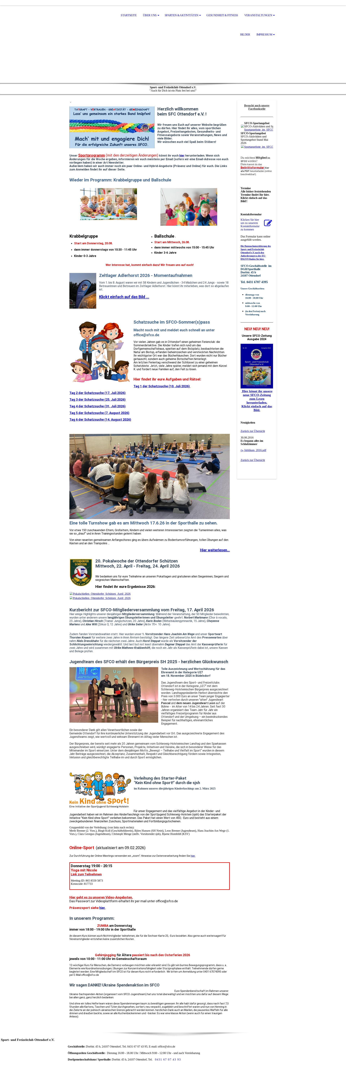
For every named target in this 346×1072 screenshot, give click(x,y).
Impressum (264, 34)
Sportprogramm (91, 155)
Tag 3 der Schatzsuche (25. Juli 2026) (97, 399)
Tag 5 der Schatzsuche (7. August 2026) (99, 413)
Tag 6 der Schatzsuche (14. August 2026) (100, 419)
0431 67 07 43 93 (168, 1059)
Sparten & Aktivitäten (181, 15)
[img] (87, 15)
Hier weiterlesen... (215, 550)
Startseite (129, 15)
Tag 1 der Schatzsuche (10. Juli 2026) (162, 386)
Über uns (150, 15)
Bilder (245, 34)
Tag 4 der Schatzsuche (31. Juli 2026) (97, 406)
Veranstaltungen (258, 15)
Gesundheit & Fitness (222, 15)
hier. (193, 855)
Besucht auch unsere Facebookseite (256, 107)
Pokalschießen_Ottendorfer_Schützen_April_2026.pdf (104, 593)
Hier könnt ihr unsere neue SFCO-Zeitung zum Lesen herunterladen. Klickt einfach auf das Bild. (256, 400)
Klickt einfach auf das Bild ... (124, 297)
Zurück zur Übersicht (253, 431)
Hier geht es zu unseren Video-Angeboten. (101, 897)
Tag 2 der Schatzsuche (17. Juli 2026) (97, 393)
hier (182, 155)
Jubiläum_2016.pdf (255, 450)
